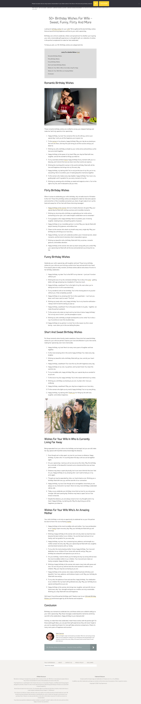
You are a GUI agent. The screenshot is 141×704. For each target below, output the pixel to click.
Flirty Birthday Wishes (53, 59)
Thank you (71, 393)
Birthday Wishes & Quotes (59, 8)
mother (69, 521)
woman (54, 141)
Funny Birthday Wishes (54, 62)
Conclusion (51, 74)
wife (68, 29)
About (60, 662)
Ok (96, 3)
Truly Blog (35, 8)
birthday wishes (56, 29)
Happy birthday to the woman (57, 208)
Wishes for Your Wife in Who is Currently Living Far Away (63, 68)
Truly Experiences (49, 662)
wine (89, 280)
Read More (104, 3)
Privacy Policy (79, 662)
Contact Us (68, 662)
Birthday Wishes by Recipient (74, 8)
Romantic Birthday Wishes (55, 56)
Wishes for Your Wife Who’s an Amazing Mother (60, 71)
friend (66, 160)
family (54, 528)
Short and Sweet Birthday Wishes (57, 65)
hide (78, 52)
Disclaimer (90, 662)
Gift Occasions (42, 8)
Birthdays (49, 8)
